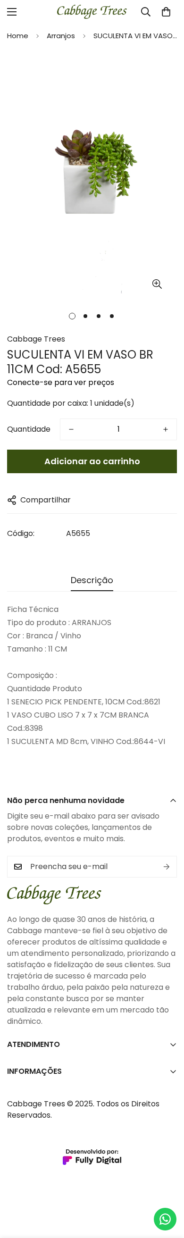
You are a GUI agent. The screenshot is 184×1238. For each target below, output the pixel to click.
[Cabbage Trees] (92, 12)
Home (17, 36)
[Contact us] (165, 1219)
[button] (166, 12)
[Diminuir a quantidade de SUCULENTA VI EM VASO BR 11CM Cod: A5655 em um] (71, 429)
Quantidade (28, 429)
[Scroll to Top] (167, 1188)
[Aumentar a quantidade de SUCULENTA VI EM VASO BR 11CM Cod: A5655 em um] (165, 429)
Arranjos (61, 36)
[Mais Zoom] (156, 284)
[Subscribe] (166, 867)
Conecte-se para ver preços (60, 382)
